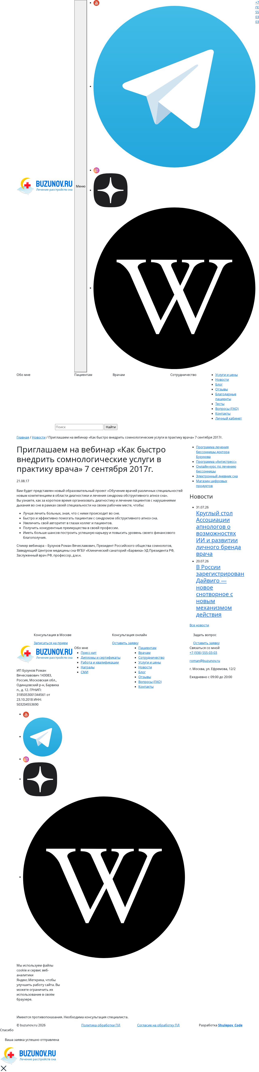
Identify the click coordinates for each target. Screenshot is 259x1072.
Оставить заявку (125, 643)
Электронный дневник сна (217, 476)
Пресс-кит (89, 652)
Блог (219, 384)
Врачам (144, 652)
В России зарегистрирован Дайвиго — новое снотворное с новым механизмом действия (220, 590)
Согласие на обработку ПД (158, 1025)
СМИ (84, 672)
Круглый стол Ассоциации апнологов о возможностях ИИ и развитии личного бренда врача (218, 533)
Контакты (222, 413)
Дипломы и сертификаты (100, 657)
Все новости (199, 625)
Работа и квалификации (100, 662)
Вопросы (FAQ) (227, 408)
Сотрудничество (151, 657)
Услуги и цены (226, 374)
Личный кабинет (228, 418)
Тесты (219, 404)
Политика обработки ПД (100, 1025)
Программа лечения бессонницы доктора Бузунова (212, 452)
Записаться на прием (51, 643)
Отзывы (221, 389)
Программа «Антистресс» (216, 461)
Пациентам (147, 648)
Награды (87, 667)
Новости (222, 379)
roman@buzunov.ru (205, 661)
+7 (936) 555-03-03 (203, 652)
